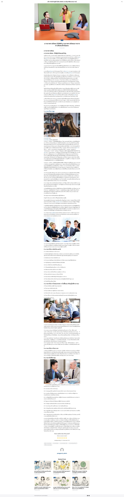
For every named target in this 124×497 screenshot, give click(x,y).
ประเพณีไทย (53, 212)
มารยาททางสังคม (55, 443)
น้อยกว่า (76, 147)
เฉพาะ (45, 152)
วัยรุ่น (62, 40)
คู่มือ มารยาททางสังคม (47, 443)
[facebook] (87, 495)
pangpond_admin (62, 453)
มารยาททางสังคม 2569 (63, 443)
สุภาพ (79, 57)
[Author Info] (62, 451)
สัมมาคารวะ (66, 71)
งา (48, 60)
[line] (89, 495)
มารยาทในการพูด (49, 111)
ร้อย (46, 58)
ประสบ (54, 94)
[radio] (58, 438)
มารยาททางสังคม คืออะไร (73, 443)
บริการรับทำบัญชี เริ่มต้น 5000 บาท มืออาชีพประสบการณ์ (62, 1)
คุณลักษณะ (50, 71)
